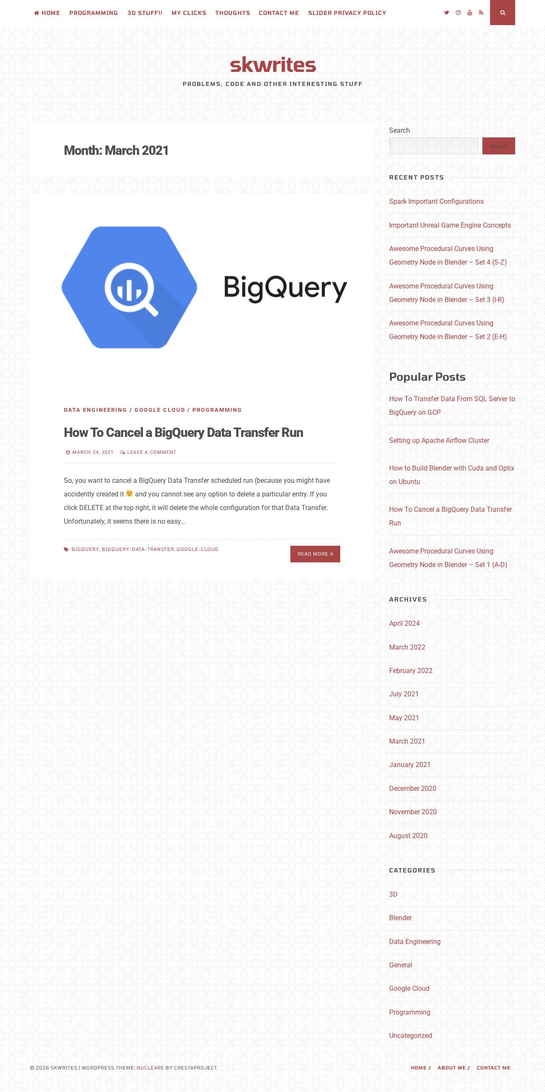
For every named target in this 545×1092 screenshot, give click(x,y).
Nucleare (150, 1067)
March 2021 (407, 741)
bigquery (85, 549)
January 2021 (410, 765)
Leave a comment (152, 452)
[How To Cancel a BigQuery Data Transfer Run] (202, 291)
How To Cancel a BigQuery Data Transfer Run (183, 432)
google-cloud (198, 549)
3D (393, 894)
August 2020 (408, 836)
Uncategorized (410, 1036)
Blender (400, 918)
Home (51, 12)
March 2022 (407, 647)
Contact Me (279, 12)
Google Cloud (160, 410)
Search (399, 130)
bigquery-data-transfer (138, 549)
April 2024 (404, 623)
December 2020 (412, 788)
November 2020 (413, 812)
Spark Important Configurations (436, 201)
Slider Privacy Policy (347, 12)
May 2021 (404, 718)
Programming (93, 12)
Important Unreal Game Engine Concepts (450, 225)
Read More (313, 553)
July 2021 (404, 694)
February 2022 (411, 671)
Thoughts (232, 12)
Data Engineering (95, 410)
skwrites (272, 63)
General (400, 965)
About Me (452, 1067)
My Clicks (189, 12)
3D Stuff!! (145, 12)
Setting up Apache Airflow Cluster (439, 440)
